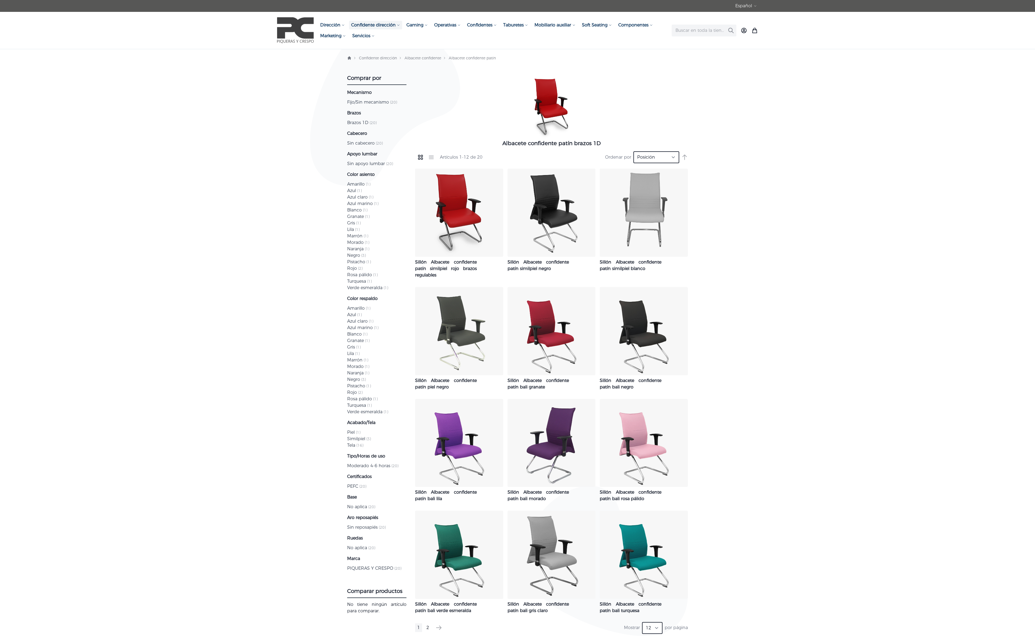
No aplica (361, 506)
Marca (353, 558)
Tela (355, 445)
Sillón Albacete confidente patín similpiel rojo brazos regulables (446, 268)
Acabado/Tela (361, 422)
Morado (358, 242)
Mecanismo (359, 92)
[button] (746, 6)
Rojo (355, 268)
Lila (353, 229)
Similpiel (359, 438)
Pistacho (359, 261)
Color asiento (361, 174)
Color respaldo (362, 298)
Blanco (357, 210)
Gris (354, 223)
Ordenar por (618, 157)
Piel (353, 432)
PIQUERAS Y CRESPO (374, 568)
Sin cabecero (365, 143)
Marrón (357, 235)
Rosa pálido (362, 274)
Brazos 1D (362, 122)
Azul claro (360, 197)
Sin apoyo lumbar (370, 163)
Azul (354, 190)
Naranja (358, 248)
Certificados (359, 476)
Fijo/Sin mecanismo (372, 102)
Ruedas (355, 538)
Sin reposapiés (366, 527)
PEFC (356, 486)
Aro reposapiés (362, 517)
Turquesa (359, 281)
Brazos (354, 112)
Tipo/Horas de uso (366, 456)
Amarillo (358, 184)
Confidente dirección (378, 58)
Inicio (349, 58)
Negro (356, 255)
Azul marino (362, 203)
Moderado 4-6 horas (372, 465)
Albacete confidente (423, 58)
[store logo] (295, 30)
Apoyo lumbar (362, 153)
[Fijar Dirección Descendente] (684, 157)
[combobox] (704, 30)
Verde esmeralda (367, 287)
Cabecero (357, 133)
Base (352, 497)
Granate (358, 216)
